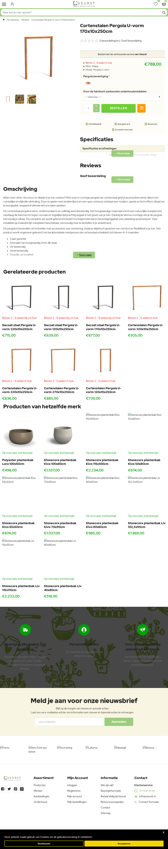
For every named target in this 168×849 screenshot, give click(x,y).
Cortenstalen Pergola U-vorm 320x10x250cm (145, 327)
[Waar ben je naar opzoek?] (164, 12)
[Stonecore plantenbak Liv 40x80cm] (63, 558)
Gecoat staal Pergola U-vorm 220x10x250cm (19, 327)
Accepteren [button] (124, 843)
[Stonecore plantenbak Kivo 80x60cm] (105, 495)
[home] (3, 20)
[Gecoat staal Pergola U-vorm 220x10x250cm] (21, 297)
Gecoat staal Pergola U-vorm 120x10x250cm (61, 327)
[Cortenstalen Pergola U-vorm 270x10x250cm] (63, 360)
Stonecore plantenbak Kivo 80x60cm (102, 525)
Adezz (95, 66)
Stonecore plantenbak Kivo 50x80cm (144, 462)
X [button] (163, 832)
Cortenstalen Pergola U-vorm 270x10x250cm (61, 390)
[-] (96, 110)
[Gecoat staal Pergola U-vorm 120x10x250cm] (63, 297)
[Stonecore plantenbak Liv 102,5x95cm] (147, 495)
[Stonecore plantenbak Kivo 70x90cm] (63, 495)
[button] (118, 108)
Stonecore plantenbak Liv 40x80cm (63, 588)
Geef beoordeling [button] (131, 40)
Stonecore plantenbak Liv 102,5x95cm (147, 525)
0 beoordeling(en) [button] (109, 40)
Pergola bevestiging (95, 76)
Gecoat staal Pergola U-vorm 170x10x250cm (103, 327)
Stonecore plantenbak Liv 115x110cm (21, 588)
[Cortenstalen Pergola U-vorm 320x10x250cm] (147, 297)
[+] (96, 106)
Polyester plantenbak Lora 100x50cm (17, 462)
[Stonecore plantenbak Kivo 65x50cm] (21, 495)
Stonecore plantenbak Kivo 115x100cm (102, 462)
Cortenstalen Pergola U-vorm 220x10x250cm (19, 390)
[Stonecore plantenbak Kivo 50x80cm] (147, 432)
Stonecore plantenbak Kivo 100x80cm (60, 462)
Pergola (25, 19)
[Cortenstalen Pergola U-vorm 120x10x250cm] (105, 360)
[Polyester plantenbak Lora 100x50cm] (21, 432)
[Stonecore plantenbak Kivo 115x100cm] (105, 432)
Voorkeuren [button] (44, 843)
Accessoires (13, 19)
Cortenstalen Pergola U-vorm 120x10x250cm (103, 390)
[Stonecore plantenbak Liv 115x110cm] (21, 558)
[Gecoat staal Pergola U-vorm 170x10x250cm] (105, 297)
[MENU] (4, 4)
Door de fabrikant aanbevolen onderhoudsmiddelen (115, 91)
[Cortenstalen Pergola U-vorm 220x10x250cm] (21, 360)
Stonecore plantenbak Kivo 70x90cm (60, 525)
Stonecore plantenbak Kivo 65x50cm (18, 525)
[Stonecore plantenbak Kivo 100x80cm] (63, 432)
